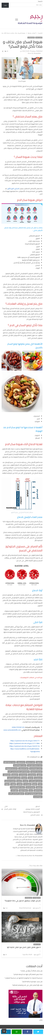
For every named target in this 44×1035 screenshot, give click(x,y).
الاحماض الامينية (36, 771)
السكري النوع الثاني (36, 781)
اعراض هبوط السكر (36, 768)
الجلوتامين (32, 774)
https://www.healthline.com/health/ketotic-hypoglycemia (25, 750)
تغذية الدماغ (30, 787)
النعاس (19, 784)
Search (40, 1)
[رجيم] (30, 19)
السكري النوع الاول (14, 778)
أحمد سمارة (30, 762)
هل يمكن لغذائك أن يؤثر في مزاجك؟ (31, 970)
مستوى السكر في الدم (16, 793)
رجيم (30, 790)
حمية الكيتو (38, 790)
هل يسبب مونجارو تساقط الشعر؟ (32, 981)
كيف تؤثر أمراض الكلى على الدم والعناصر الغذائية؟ (27, 985)
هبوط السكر (38, 796)
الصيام (19, 781)
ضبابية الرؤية (23, 790)
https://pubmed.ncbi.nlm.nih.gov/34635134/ (24, 746)
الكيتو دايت (27, 784)
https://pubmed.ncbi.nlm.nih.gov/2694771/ (25, 740)
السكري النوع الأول (13, 188)
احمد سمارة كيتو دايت (35, 765)
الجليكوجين (38, 778)
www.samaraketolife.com (12, 729)
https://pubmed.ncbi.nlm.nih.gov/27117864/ (24, 743)
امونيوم (39, 787)
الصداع (25, 781)
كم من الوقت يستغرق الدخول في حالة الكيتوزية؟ (23, 900)
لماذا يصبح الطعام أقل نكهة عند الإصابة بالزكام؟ (27, 974)
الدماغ (30, 778)
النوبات (13, 784)
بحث (5, 5)
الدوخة (24, 778)
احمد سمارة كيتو (9, 762)
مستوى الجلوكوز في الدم (34, 793)
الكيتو (34, 784)
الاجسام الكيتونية (11, 768)
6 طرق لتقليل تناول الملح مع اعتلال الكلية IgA (24, 947)
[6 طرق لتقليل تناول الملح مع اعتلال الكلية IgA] (22, 913)
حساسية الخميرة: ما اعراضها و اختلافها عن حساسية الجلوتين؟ (23, 978)
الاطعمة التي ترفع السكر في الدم (18, 771)
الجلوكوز (14, 774)
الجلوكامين (23, 774)
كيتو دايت (14, 790)
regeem (39, 762)
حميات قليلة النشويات (17, 787)
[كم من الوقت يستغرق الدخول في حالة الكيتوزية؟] (22, 870)
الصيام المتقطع (10, 781)
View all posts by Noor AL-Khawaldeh (28, 855)
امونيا (7, 784)
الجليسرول (7, 774)
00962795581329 (18, 727)
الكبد (40, 784)
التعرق (39, 774)
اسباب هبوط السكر (19, 765)
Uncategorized (36, 898)
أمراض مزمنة (39, 37)
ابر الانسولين (20, 762)
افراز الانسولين (23, 768)
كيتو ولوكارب (31, 37)
